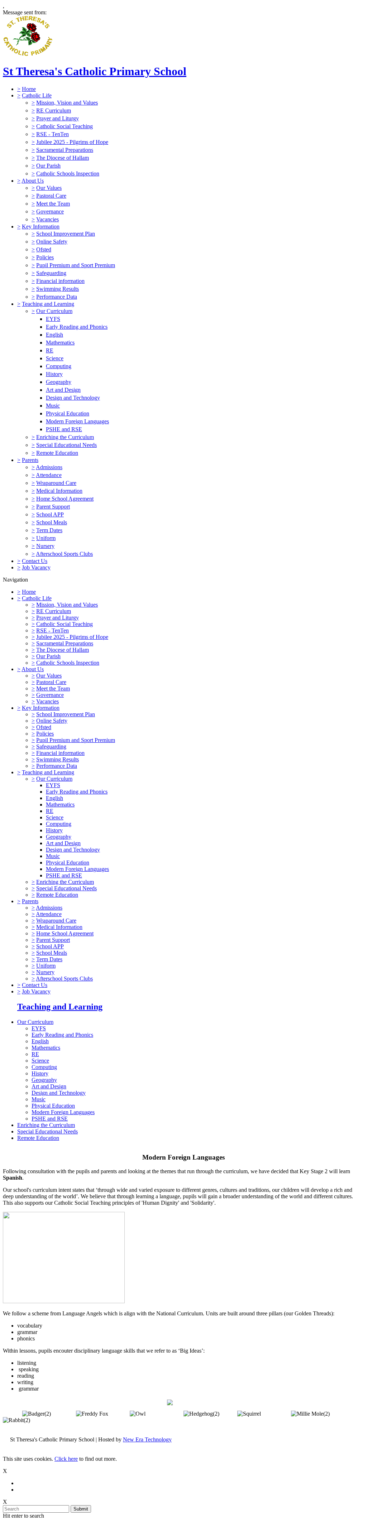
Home (29, 89)
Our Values (49, 188)
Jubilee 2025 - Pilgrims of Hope (72, 142)
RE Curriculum (53, 110)
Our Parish (48, 166)
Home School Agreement (65, 499)
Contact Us (34, 561)
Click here (66, 1459)
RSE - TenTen (52, 134)
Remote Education (57, 453)
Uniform (46, 538)
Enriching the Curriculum (65, 437)
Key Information (40, 226)
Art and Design (63, 390)
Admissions (49, 467)
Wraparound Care (56, 483)
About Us (33, 181)
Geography (58, 382)
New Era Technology (147, 1439)
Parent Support (53, 507)
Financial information (60, 281)
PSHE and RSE (64, 429)
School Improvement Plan (65, 234)
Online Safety (51, 242)
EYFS (53, 319)
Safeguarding (51, 273)
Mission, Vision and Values (67, 103)
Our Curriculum (54, 311)
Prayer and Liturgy (57, 118)
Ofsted (43, 249)
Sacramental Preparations (64, 150)
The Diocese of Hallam (62, 158)
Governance (50, 211)
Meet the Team (53, 204)
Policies (45, 257)
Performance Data (56, 297)
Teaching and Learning (48, 304)
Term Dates (49, 530)
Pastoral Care (51, 196)
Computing (58, 366)
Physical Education (67, 413)
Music (53, 406)
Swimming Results (57, 289)
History (54, 374)
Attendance (49, 475)
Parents (30, 460)
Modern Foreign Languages (77, 421)
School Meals (51, 522)
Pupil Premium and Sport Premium (75, 265)
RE (49, 350)
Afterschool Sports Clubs (64, 554)
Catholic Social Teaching (64, 126)
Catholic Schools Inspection (67, 173)
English (54, 335)
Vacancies (47, 219)
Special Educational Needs (66, 445)
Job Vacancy (36, 567)
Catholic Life (37, 95)
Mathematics (60, 342)
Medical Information (59, 491)
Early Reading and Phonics (77, 327)
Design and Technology (73, 398)
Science (54, 358)
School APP (50, 514)
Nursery (45, 546)
